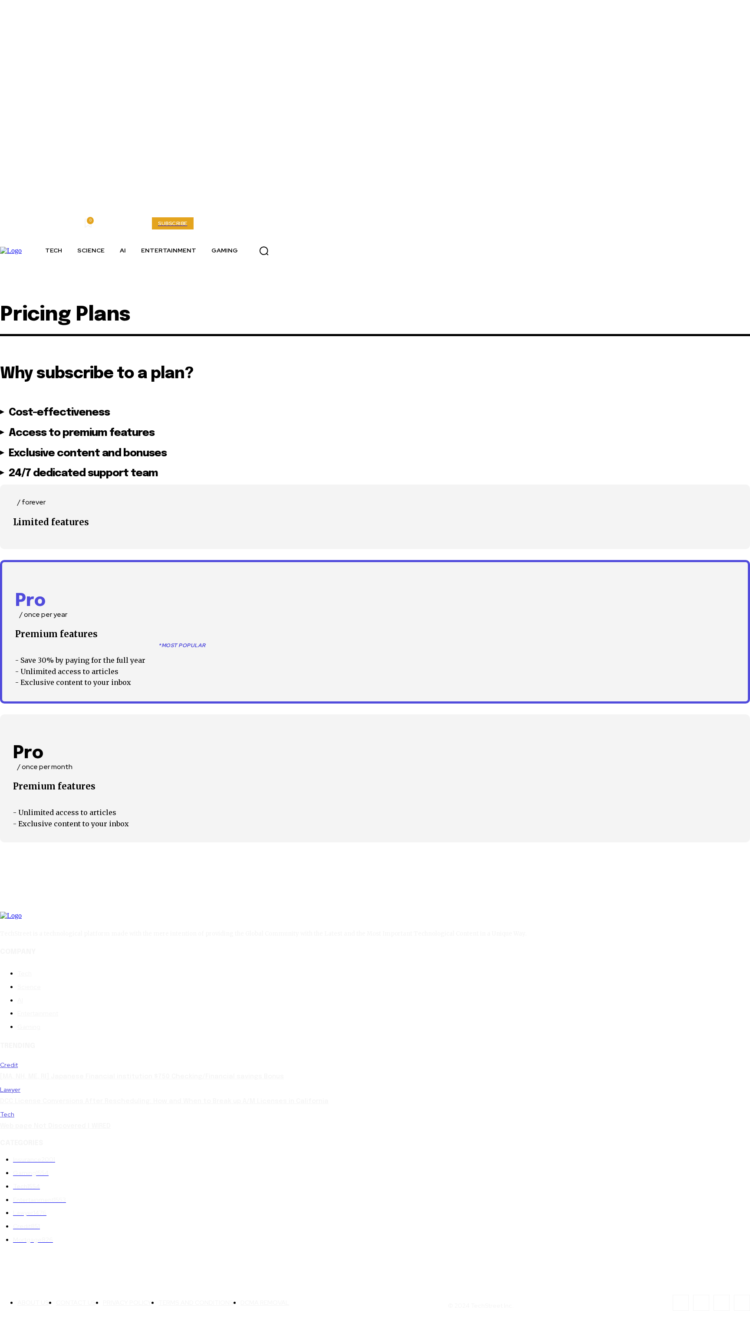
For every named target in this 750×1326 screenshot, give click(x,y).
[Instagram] (323, 251)
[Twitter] (342, 251)
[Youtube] (284, 251)
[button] (263, 250)
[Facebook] (303, 251)
